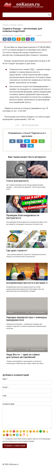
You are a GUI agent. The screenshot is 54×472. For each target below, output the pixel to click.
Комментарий (8, 404)
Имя (5, 379)
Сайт (5, 396)
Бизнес (29, 35)
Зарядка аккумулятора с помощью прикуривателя (26, 318)
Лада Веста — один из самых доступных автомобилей (23, 356)
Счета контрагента (17, 180)
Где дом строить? (16, 250)
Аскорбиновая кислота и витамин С (27, 282)
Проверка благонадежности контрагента (22, 216)
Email (5, 387)
